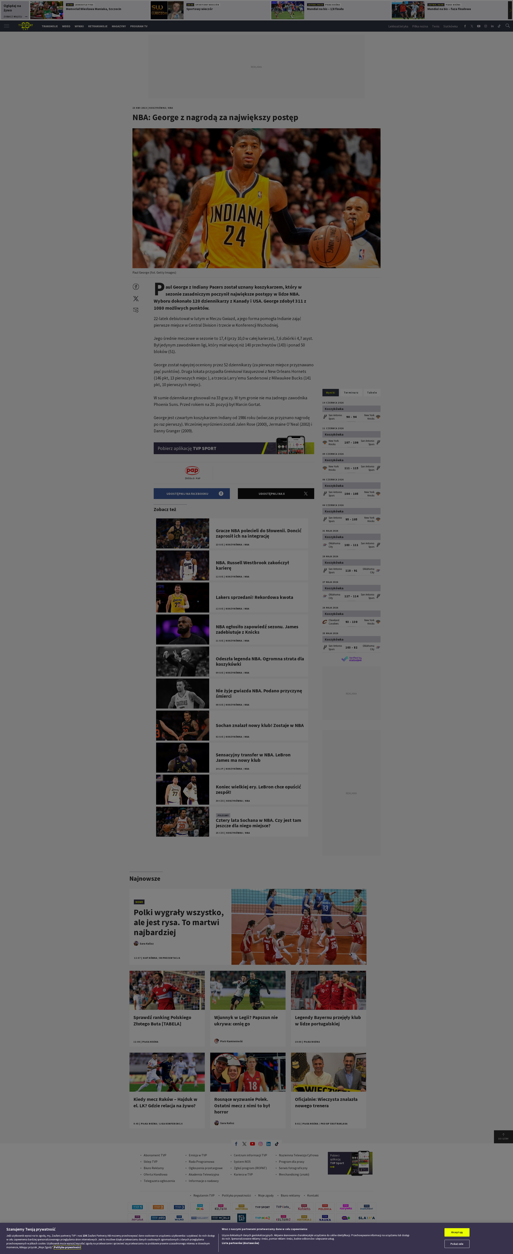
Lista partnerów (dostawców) (240, 1243)
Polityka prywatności (67, 1247)
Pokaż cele (456, 1243)
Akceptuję (457, 1232)
